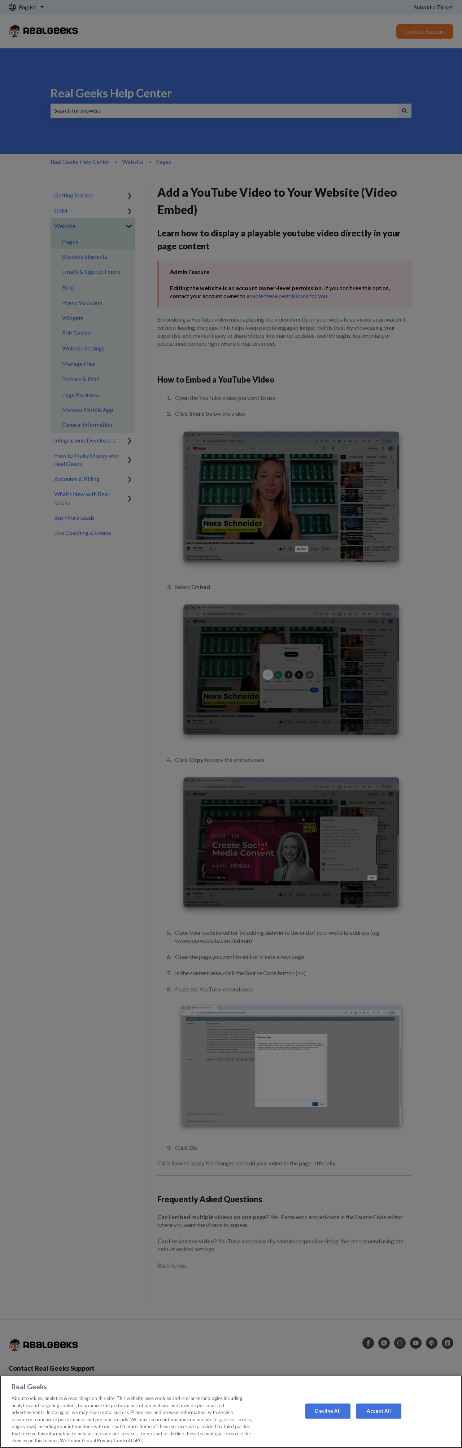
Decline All (327, 1411)
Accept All (379, 1411)
